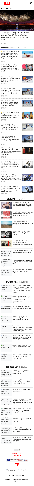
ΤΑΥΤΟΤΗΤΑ (17, 454)
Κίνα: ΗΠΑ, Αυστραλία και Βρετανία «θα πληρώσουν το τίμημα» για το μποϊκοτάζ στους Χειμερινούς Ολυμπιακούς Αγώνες (10, 165)
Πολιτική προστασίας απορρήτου (20, 479)
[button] (2, 3)
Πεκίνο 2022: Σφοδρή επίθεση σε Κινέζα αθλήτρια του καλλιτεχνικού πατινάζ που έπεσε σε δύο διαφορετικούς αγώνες (10, 55)
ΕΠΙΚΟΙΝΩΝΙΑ (17, 456)
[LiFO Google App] (11, 470)
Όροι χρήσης (8, 479)
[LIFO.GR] (7, 3)
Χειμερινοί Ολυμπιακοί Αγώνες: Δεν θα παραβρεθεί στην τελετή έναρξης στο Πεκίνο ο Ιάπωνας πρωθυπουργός (11, 151)
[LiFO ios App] (23, 470)
